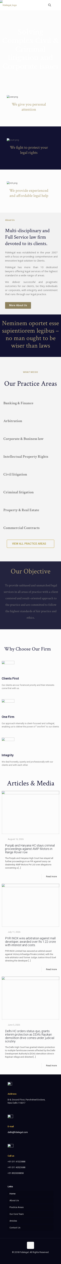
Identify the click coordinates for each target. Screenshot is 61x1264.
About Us (14, 1200)
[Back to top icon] (30, 1245)
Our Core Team (16, 1214)
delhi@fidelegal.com (18, 1132)
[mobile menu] (56, 5)
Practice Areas (16, 1207)
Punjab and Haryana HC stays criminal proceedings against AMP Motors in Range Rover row (30, 849)
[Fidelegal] (8, 5)
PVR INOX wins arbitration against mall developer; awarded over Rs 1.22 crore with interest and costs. (30, 941)
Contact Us (14, 1227)
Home (12, 1193)
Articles (13, 1221)
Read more (51, 876)
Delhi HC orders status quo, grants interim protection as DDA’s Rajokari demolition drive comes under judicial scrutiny (29, 1036)
